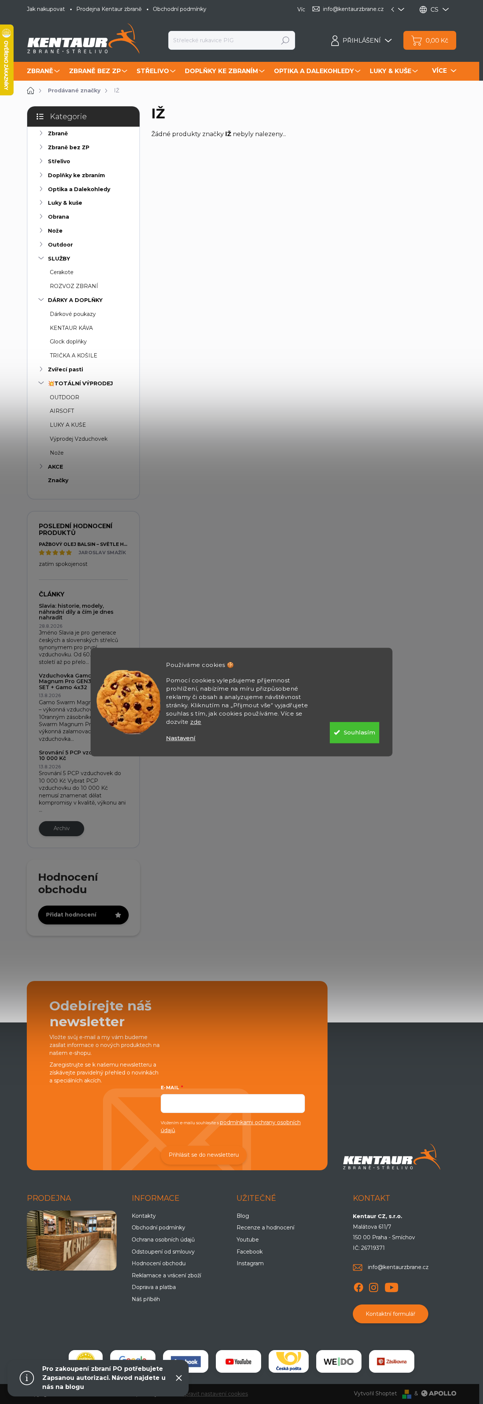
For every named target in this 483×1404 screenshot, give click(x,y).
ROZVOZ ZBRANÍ (74, 286)
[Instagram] (373, 1286)
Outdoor (60, 244)
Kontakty (144, 1215)
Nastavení (180, 738)
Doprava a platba (154, 1287)
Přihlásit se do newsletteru (204, 1154)
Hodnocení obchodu (159, 1263)
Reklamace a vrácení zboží (166, 1275)
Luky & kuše (65, 202)
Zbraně (58, 133)
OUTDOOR (64, 397)
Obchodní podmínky (179, 9)
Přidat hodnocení (71, 914)
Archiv (62, 828)
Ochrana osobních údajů (163, 1239)
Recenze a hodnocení (265, 1227)
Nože (55, 230)
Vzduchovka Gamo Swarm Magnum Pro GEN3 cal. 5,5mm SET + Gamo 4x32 (80, 681)
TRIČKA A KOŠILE (73, 355)
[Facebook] (358, 1286)
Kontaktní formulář (390, 1314)
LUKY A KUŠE (68, 425)
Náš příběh (146, 1299)
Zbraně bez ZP (68, 147)
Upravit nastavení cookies (214, 1393)
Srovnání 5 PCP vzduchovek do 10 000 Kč (82, 755)
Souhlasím (359, 732)
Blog (243, 1215)
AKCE (55, 466)
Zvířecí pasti (65, 369)
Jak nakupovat (46, 9)
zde (196, 721)
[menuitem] (44, 71)
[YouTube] (391, 1286)
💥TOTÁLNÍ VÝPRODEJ (80, 383)
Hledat (285, 40)
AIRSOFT (62, 411)
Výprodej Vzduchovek (79, 438)
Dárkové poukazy (73, 314)
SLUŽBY (59, 258)
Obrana (58, 216)
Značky (58, 480)
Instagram (250, 1263)
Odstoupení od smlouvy (163, 1251)
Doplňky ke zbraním (76, 175)
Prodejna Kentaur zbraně (109, 9)
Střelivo (59, 161)
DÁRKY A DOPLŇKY (75, 300)
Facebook (250, 1251)
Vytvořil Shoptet (375, 1393)
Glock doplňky (68, 341)
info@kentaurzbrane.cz (398, 1267)
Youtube (248, 1239)
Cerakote (62, 272)
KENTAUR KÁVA (71, 328)
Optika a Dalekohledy (79, 189)
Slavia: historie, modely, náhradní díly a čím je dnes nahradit (76, 611)
